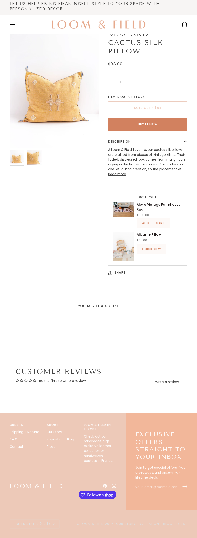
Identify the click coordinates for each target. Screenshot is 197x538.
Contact (16, 446)
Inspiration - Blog (60, 439)
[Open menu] (17, 24)
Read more (117, 174)
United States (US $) (32, 524)
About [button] (52, 425)
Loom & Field (92, 524)
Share (119, 272)
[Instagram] (114, 486)
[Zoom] (54, 89)
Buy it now (148, 124)
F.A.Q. (14, 439)
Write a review (167, 382)
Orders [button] (16, 425)
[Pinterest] (105, 486)
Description (119, 142)
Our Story (54, 432)
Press (51, 446)
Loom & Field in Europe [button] (97, 427)
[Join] (183, 487)
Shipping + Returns (25, 432)
